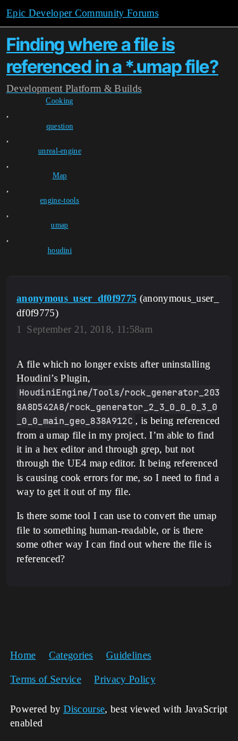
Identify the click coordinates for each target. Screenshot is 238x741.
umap (59, 225)
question (60, 126)
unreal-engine (59, 150)
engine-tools (59, 200)
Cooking (59, 100)
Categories (71, 655)
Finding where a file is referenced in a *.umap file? (112, 55)
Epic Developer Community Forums (82, 13)
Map (60, 175)
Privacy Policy (124, 679)
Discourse (84, 709)
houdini (60, 250)
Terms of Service (45, 679)
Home (23, 655)
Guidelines (128, 655)
